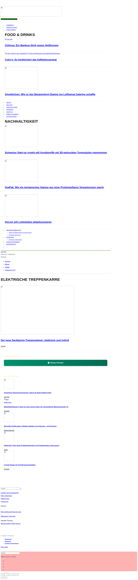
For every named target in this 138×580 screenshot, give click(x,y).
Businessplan (11, 244)
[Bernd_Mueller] (9, 460)
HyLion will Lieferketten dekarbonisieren (28, 222)
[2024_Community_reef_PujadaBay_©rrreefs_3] (21, 146)
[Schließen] (2, 574)
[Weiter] (5, 578)
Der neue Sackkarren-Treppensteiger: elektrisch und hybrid (35, 340)
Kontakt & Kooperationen (11, 543)
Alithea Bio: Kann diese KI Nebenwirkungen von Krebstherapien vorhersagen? (31, 445)
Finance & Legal (11, 27)
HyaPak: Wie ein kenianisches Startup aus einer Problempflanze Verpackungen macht (54, 187)
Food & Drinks (11, 30)
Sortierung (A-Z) (10, 270)
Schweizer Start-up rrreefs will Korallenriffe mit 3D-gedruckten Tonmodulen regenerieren (56, 152)
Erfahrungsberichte (13, 230)
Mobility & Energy (12, 114)
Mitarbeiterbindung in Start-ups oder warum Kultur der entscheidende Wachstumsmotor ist (36, 407)
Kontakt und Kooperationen (10, 493)
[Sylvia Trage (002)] (21, 216)
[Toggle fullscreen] (11, 575)
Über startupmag (6, 496)
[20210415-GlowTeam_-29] (21, 88)
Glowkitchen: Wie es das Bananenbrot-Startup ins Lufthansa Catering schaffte (50, 94)
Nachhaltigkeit (11, 116)
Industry (9, 105)
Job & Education (11, 107)
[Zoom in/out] (16, 574)
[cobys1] (32, 53)
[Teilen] (6, 574)
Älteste (7, 264)
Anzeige (3, 346)
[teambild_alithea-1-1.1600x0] (9, 441)
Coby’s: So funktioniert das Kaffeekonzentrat (31, 59)
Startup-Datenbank (13, 242)
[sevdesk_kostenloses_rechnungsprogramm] (9, 388)
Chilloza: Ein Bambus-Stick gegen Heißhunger (31, 45)
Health (8, 102)
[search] (21, 553)
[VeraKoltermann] (8, 402)
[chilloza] (8, 39)
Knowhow (9, 109)
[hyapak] (21, 181)
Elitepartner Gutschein (8, 516)
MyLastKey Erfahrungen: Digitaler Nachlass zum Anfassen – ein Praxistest (30, 426)
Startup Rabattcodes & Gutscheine (20, 232)
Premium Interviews (15, 239)
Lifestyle (9, 112)
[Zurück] (2, 578)
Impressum (4, 501)
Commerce (10, 25)
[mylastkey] (9, 422)
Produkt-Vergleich (15, 235)
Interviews (10, 237)
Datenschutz (5, 498)
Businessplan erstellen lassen (10, 523)
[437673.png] (37, 334)
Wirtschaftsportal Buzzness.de (11, 512)
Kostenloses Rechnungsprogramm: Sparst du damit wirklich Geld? (27, 393)
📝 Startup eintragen (56, 363)
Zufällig (7, 267)
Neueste (7, 261)
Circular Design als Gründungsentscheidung (19, 465)
